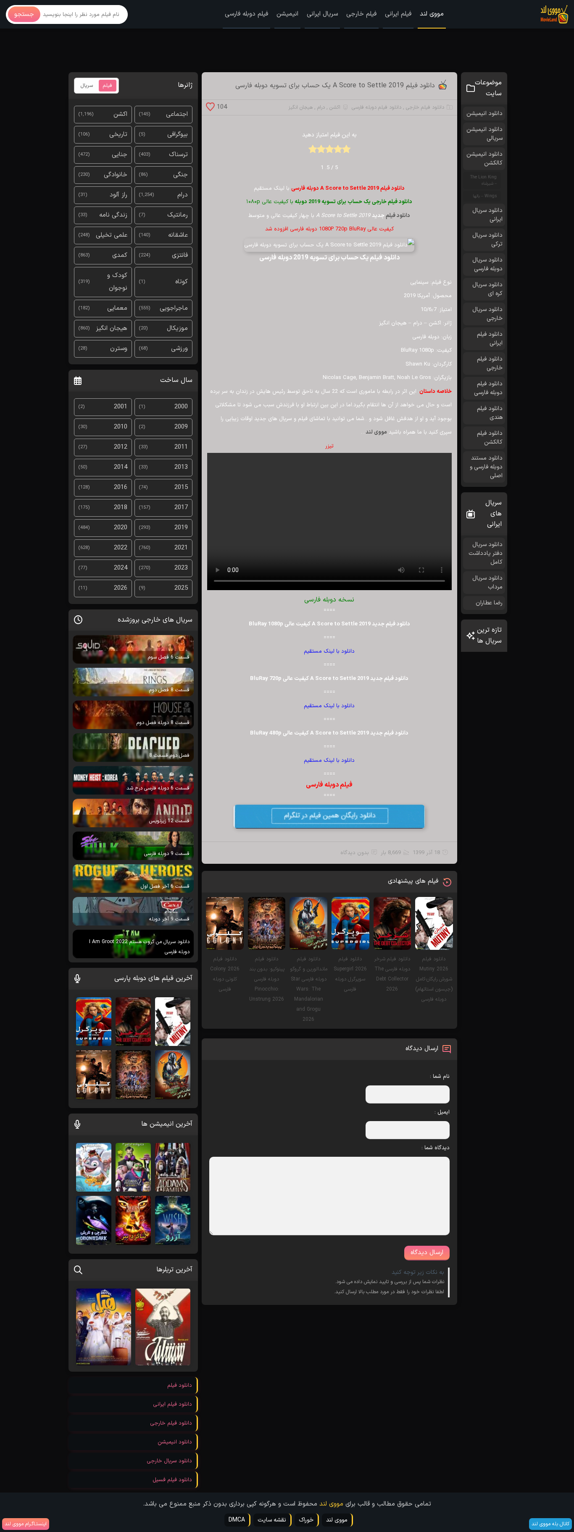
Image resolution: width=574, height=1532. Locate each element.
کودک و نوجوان (117, 282)
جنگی (180, 175)
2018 (120, 507)
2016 (120, 487)
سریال (87, 85)
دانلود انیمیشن (484, 113)
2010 (120, 427)
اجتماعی (177, 114)
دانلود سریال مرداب (487, 582)
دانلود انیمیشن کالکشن (484, 158)
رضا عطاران (489, 603)
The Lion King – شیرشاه (483, 180)
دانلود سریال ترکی (487, 239)
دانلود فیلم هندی (490, 413)
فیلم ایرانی (398, 14)
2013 (181, 467)
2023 (181, 568)
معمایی (117, 308)
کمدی (119, 255)
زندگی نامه (113, 215)
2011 (181, 447)
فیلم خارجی (361, 14)
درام (321, 107)
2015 (181, 487)
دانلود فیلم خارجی (425, 107)
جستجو (24, 14)
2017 (181, 507)
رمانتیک (177, 215)
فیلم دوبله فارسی (246, 14)
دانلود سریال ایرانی (487, 215)
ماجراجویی (174, 308)
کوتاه (181, 282)
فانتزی (180, 255)
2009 (181, 427)
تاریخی (118, 134)
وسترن (118, 348)
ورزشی (179, 348)
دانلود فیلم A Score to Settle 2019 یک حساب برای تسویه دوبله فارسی (335, 86)
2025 (181, 588)
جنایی (119, 154)
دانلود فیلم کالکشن (490, 438)
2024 (120, 568)
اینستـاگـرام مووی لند (26, 1524)
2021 (181, 548)
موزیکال (177, 328)
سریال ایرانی (322, 14)
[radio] (346, 151)
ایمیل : (442, 1112)
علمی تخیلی (111, 235)
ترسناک (178, 154)
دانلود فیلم (398, 216)
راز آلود (118, 195)
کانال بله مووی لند (550, 1524)
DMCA (237, 1520)
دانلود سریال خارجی (487, 314)
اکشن (334, 107)
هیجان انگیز (300, 107)
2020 (120, 528)
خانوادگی (115, 175)
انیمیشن (287, 14)
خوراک (306, 1520)
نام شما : (440, 1076)
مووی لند (432, 14)
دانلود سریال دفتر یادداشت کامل (486, 553)
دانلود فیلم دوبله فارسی (376, 107)
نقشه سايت (272, 1520)
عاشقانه (178, 235)
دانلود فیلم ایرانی (490, 339)
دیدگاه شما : (435, 1148)
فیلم (107, 85)
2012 (120, 447)
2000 (181, 407)
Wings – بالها (485, 196)
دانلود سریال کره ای (487, 289)
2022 (120, 548)
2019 (181, 528)
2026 (120, 588)
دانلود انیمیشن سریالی (484, 134)
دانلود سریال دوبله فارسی (487, 264)
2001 (120, 407)
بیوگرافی (177, 134)
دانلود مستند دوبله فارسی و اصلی (486, 467)
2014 (120, 467)
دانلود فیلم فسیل (172, 1480)
